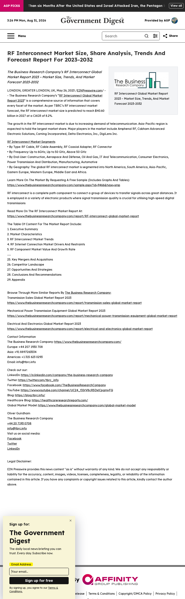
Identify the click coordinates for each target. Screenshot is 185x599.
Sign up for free (39, 580)
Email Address (21, 564)
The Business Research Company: (88, 292)
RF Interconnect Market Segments (31, 142)
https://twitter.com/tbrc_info (38, 380)
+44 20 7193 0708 (19, 423)
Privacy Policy (165, 593)
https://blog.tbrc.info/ (30, 395)
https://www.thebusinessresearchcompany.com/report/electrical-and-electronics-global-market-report (80, 329)
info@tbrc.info (17, 428)
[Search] (146, 36)
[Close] (70, 520)
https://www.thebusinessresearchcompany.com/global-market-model (87, 405)
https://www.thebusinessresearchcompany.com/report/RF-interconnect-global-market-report (73, 216)
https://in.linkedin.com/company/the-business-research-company (67, 375)
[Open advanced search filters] (155, 36)
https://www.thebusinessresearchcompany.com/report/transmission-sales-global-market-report (74, 303)
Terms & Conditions (101, 593)
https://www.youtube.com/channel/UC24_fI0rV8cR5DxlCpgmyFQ (67, 390)
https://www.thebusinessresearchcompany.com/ (87, 342)
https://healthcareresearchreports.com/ (60, 400)
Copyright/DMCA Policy (135, 593)
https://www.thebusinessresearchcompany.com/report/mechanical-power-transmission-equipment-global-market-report (92, 316)
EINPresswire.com (89, 90)
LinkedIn (13, 448)
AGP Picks (12, 6)
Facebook (14, 438)
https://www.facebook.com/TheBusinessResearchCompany (64, 385)
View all (176, 5)
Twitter (12, 443)
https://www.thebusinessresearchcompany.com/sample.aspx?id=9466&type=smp (63, 185)
